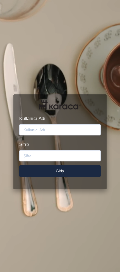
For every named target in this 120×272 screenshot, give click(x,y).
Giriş (60, 171)
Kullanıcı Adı (32, 118)
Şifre (24, 144)
